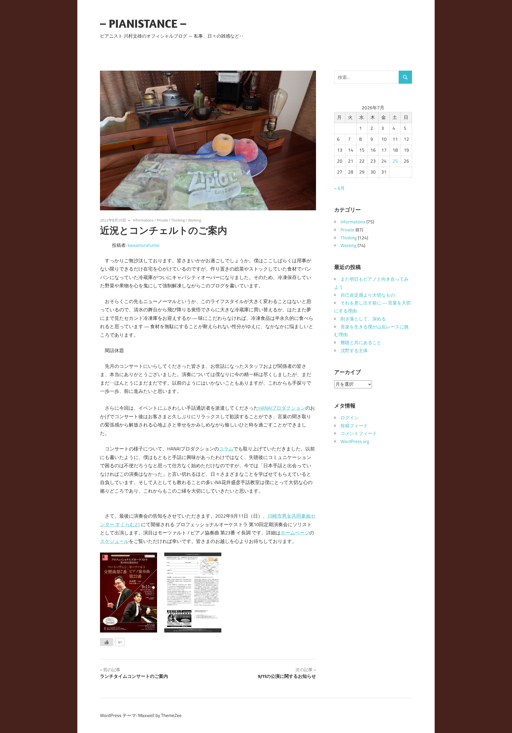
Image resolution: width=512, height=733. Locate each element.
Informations (143, 220)
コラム (226, 448)
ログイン (350, 417)
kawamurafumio (143, 245)
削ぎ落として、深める (363, 318)
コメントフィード (359, 433)
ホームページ (295, 532)
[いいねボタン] (106, 642)
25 (395, 161)
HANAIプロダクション (281, 408)
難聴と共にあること (361, 342)
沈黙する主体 (354, 350)
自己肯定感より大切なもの (368, 295)
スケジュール (114, 541)
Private (162, 220)
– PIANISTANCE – (143, 23)
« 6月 (339, 188)
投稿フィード (354, 425)
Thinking (178, 220)
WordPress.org (355, 441)
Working (194, 220)
